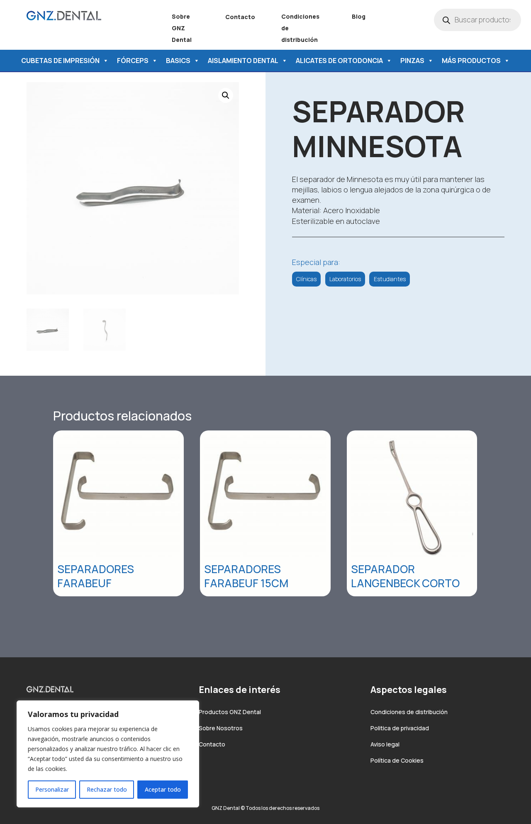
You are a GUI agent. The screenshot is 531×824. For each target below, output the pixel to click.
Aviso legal (384, 744)
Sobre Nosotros (221, 728)
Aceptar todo (163, 789)
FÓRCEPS (133, 60)
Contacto (240, 17)
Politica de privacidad (399, 728)
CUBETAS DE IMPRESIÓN (60, 60)
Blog (358, 16)
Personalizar (52, 789)
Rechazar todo (107, 789)
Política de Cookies (397, 760)
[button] (225, 95)
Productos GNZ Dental (230, 712)
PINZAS (412, 60)
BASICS (178, 60)
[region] (108, 753)
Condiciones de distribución (409, 712)
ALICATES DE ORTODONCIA (339, 60)
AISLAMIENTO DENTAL (243, 60)
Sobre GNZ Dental (182, 28)
